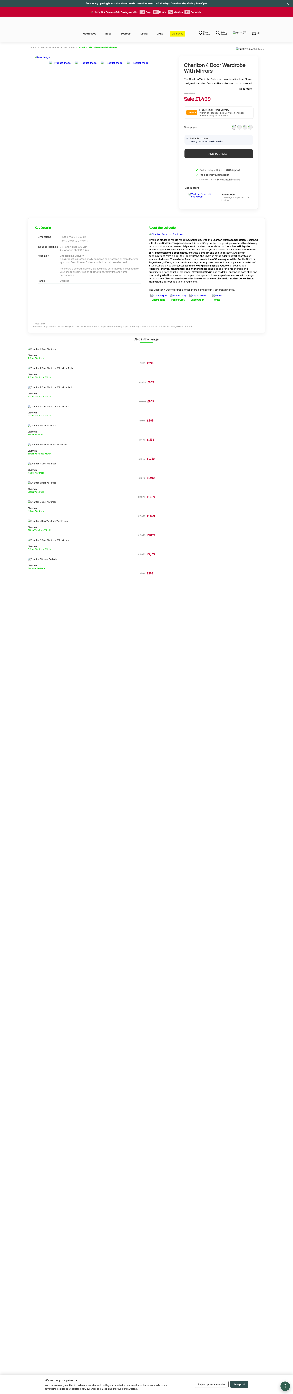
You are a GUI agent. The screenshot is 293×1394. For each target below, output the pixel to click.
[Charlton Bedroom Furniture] (166, 234)
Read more (245, 88)
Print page (259, 49)
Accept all (239, 1384)
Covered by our (220, 179)
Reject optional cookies (211, 1384)
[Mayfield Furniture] (50, 29)
